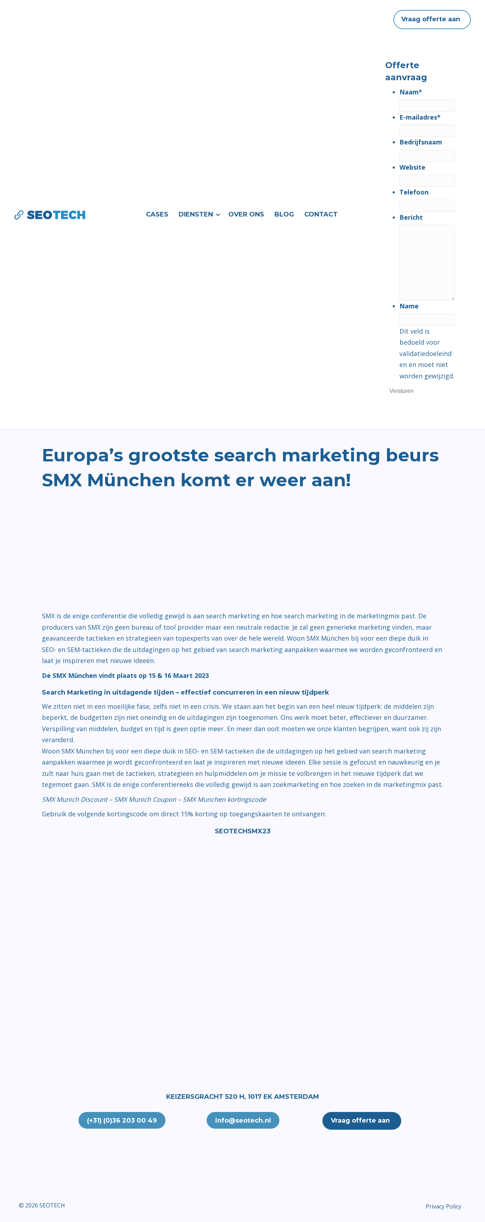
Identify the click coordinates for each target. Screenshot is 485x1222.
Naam (410, 92)
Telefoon (414, 192)
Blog (284, 214)
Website (412, 167)
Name (409, 306)
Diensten (196, 214)
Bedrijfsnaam (420, 142)
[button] (218, 214)
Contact (321, 214)
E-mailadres (420, 117)
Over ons (246, 214)
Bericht (411, 217)
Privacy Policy (443, 1206)
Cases (157, 214)
